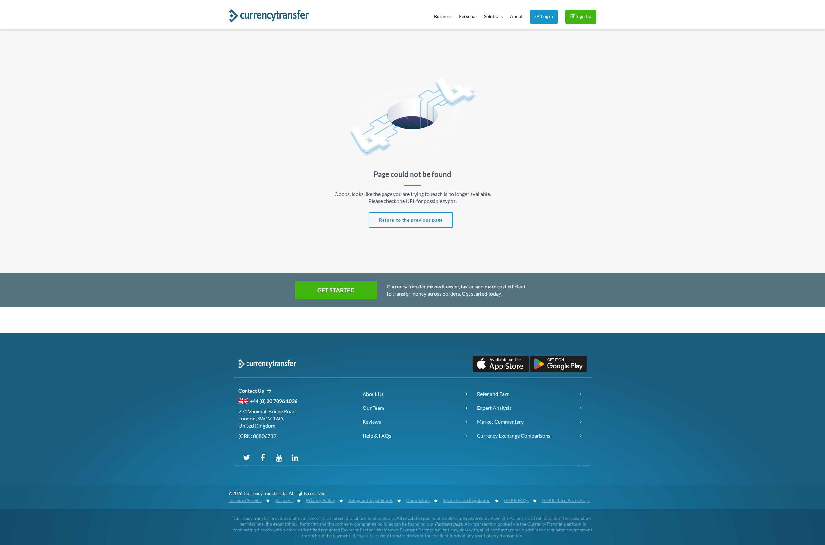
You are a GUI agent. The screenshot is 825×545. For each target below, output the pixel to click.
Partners (284, 500)
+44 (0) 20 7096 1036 (273, 401)
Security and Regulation (466, 500)
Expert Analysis (494, 408)
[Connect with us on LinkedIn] (295, 457)
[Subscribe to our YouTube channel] (279, 457)
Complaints (418, 500)
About (516, 16)
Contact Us (252, 391)
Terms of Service (245, 500)
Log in (547, 16)
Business (442, 16)
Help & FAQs (377, 435)
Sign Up (583, 16)
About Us (373, 394)
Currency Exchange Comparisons (513, 435)
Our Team (373, 408)
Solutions (493, 16)
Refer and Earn (493, 394)
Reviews (372, 422)
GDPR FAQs (516, 500)
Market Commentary (500, 422)
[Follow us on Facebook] (263, 457)
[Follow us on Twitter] (246, 457)
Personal (468, 16)
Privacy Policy (320, 500)
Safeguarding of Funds (370, 500)
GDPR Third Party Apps (566, 500)
